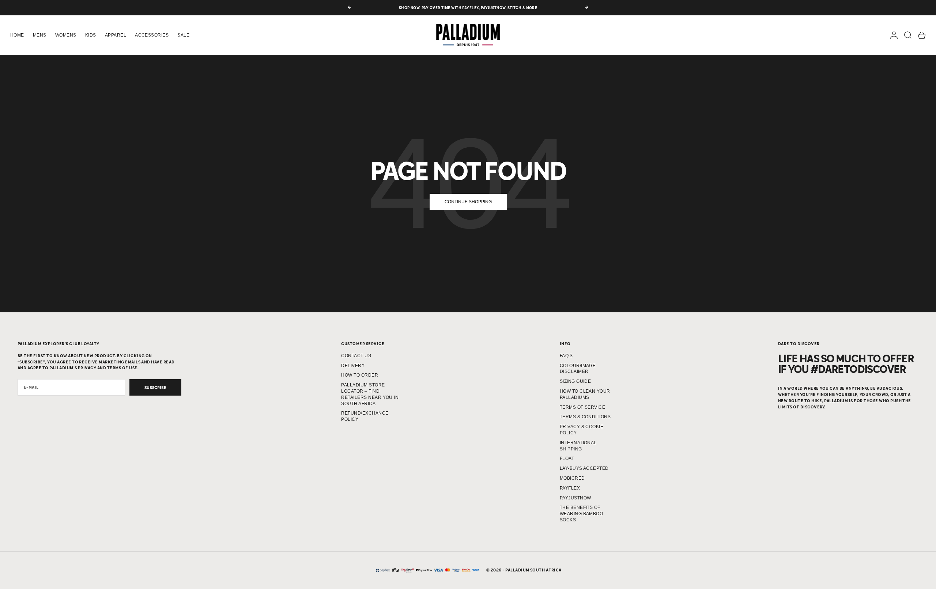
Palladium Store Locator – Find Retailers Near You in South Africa (370, 394)
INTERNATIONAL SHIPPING (578, 446)
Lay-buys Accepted (584, 468)
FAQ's (566, 355)
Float (567, 458)
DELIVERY (353, 365)
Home (17, 35)
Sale (183, 35)
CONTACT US (356, 355)
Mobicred (572, 478)
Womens (65, 35)
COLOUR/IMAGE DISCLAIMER (578, 368)
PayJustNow (575, 498)
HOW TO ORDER (359, 375)
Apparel (115, 35)
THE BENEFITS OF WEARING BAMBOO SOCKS (581, 513)
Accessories (152, 35)
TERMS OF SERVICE (582, 407)
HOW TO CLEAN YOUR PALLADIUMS (585, 394)
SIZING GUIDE (575, 381)
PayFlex (570, 488)
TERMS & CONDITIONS (585, 416)
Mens (39, 35)
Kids (90, 35)
